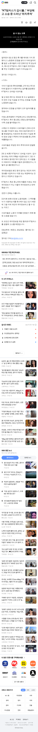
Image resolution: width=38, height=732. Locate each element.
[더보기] (24, 657)
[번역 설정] (30, 22)
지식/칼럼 (7, 710)
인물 (31, 705)
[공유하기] (30, 2)
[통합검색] (35, 2)
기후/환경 (19, 695)
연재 (19, 710)
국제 (31, 700)
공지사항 (30, 722)
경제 (7, 700)
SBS (6, 2)
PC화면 (18, 719)
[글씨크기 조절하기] (34, 22)
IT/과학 (19, 705)
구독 (25, 2)
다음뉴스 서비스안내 (10, 722)
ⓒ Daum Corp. (19, 727)
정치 (19, 700)
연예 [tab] (28, 690)
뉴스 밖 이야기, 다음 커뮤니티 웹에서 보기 (21, 272)
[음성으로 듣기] (26, 22)
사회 (31, 695)
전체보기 (25, 719)
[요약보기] (22, 22)
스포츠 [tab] (33, 690)
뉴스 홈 (7, 695)
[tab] (10, 458)
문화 (7, 705)
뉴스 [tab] (23, 690)
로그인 (12, 719)
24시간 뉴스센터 (22, 722)
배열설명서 (31, 710)
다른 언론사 (20, 682)
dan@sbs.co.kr (17, 238)
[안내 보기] (35, 325)
